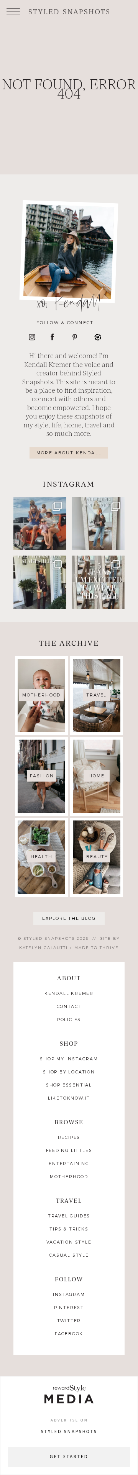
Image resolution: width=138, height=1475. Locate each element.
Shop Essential (69, 1084)
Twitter (69, 1320)
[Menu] (13, 11)
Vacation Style (68, 1241)
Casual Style (69, 1254)
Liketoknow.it (69, 1097)
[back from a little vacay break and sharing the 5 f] (98, 523)
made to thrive (96, 947)
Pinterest (69, 1307)
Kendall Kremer (69, 993)
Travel (69, 1200)
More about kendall (69, 452)
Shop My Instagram (69, 1058)
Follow (69, 1279)
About (69, 978)
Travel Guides (69, 1215)
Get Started (69, 1457)
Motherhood (69, 1176)
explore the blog (69, 918)
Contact (69, 1006)
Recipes (69, 1137)
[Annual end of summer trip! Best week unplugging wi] (39, 523)
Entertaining (69, 1163)
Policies (69, 1019)
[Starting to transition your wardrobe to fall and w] (39, 582)
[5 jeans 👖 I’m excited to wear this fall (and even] (98, 582)
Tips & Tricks (68, 1228)
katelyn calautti (43, 947)
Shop (69, 1043)
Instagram (69, 1294)
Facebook (69, 1333)
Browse (69, 1122)
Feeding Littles (69, 1150)
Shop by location (69, 1071)
